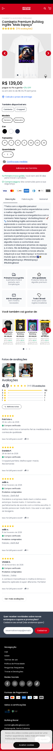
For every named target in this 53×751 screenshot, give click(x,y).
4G (44, 143)
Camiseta (8, 109)
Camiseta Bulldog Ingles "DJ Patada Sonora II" (32, 333)
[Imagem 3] (23, 75)
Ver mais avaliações (14, 598)
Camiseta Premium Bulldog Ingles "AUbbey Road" (8, 333)
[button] (3, 8)
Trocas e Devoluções (13, 671)
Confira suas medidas (17, 161)
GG (31, 143)
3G (37, 143)
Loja (6, 652)
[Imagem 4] (26, 75)
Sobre (6, 655)
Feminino (7, 120)
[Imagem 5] (29, 75)
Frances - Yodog (9, 575)
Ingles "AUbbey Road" (45, 333)
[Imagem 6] (32, 75)
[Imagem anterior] (4, 53)
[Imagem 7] (35, 75)
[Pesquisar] (45, 8)
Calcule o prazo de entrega (18, 97)
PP (5, 143)
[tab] (10, 199)
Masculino (19, 120)
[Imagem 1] (17, 75)
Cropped (21, 109)
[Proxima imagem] (48, 53)
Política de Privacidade (14, 663)
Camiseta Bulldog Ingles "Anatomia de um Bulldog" (20, 333)
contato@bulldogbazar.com (16, 725)
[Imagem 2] (20, 75)
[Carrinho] (49, 8)
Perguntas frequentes (14, 667)
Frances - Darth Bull (10, 495)
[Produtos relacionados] (23, 349)
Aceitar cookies (26, 745)
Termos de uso (11, 659)
